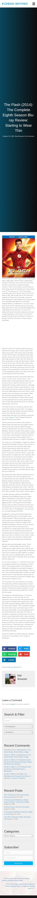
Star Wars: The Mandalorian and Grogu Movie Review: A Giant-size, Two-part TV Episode (17, 776)
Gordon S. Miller (9, 755)
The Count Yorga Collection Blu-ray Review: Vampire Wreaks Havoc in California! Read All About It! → (20, 886)
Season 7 (12, 417)
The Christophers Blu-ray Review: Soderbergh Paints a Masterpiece (17, 769)
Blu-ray (11, 667)
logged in (14, 704)
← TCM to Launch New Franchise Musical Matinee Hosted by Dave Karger (15, 879)
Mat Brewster (19, 136)
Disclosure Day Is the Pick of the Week (16, 807)
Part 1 (21, 511)
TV (20, 667)
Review (16, 667)
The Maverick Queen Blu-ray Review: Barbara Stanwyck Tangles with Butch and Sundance (18, 762)
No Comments (29, 136)
